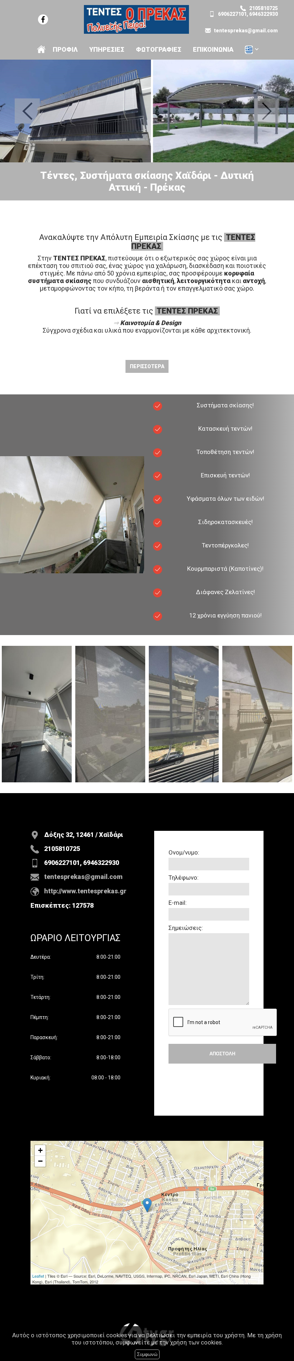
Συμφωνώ (147, 1354)
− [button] (40, 1161)
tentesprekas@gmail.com (246, 30)
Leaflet (38, 1276)
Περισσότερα (147, 366)
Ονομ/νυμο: (184, 852)
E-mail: (178, 902)
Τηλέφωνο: (184, 877)
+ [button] (40, 1150)
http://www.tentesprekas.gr (85, 891)
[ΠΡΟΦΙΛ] (41, 49)
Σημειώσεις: (186, 927)
